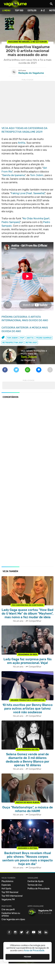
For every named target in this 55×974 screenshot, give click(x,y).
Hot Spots (6, 888)
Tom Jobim (36, 175)
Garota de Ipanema (13, 175)
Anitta (21, 142)
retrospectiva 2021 (12, 342)
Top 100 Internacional (12, 896)
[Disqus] (27, 442)
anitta (30, 338)
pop (22, 338)
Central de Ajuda (36, 881)
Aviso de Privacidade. (34, 950)
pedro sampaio (44, 338)
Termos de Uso (35, 885)
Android (47, 913)
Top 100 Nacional (10, 892)
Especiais (6, 885)
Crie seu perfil (8, 909)
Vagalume (15, 4)
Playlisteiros (7, 881)
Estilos (32, 10)
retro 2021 (31, 342)
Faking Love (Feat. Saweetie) (28, 193)
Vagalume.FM (8, 899)
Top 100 (19, 10)
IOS (40, 913)
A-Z (43, 10)
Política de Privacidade (39, 888)
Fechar (27, 957)
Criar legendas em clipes (13, 919)
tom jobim (12, 338)
